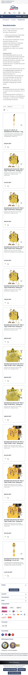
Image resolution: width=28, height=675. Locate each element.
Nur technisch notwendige (10, 669)
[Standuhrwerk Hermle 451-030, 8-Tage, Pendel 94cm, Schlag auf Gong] (14, 316)
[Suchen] (4, 13)
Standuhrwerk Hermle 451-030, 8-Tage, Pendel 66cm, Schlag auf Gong (14, 208)
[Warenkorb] (23, 13)
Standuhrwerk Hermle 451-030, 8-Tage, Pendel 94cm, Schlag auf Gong (14, 325)
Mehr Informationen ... (19, 666)
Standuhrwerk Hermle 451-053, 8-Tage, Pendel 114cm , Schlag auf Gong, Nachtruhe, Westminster (14, 442)
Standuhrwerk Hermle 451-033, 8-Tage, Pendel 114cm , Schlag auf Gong (14, 364)
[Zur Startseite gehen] (14, 8)
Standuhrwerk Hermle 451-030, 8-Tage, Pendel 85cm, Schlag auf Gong (14, 286)
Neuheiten (18, 16)
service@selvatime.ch (9, 1)
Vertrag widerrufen (14, 590)
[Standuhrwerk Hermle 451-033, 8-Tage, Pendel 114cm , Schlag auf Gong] (14, 355)
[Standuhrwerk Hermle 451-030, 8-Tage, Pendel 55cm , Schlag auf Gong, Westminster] (14, 160)
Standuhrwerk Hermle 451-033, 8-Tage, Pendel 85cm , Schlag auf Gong (14, 403)
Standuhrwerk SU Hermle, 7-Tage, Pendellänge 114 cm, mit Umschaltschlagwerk (14, 559)
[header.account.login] (18, 13)
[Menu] (2, 16)
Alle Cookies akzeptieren (14, 673)
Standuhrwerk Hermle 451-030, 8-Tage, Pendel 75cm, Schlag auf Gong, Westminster (14, 247)
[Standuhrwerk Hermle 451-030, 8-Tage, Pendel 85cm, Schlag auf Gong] (14, 277)
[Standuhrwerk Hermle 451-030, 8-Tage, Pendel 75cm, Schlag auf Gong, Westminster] (14, 238)
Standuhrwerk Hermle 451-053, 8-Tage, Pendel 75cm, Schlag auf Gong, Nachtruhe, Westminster (14, 481)
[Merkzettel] (14, 13)
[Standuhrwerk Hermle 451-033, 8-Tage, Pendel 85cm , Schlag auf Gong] (14, 394)
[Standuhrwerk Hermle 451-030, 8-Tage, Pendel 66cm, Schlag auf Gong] (14, 199)
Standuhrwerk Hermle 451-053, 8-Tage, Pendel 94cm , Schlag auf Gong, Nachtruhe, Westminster (14, 520)
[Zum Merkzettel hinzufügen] (21, 125)
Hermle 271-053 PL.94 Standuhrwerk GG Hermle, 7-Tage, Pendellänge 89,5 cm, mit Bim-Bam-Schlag (14, 130)
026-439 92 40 (8, 2)
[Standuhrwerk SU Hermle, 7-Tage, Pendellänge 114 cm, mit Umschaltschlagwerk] (14, 550)
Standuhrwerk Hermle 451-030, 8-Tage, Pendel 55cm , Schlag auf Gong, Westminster (14, 169)
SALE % (25, 16)
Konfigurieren (21, 669)
